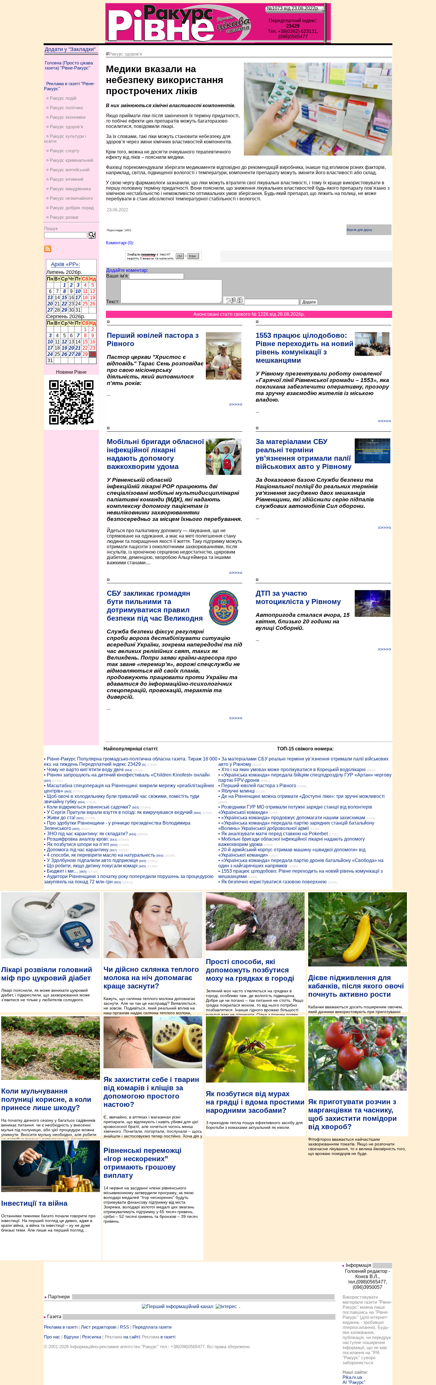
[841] (113, 839)
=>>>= (235, 404)
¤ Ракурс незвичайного (69, 198)
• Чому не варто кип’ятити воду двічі (84, 769)
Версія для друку (359, 230)
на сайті (131, 1336)
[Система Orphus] (163, 259)
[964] (128, 770)
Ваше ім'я (117, 275)
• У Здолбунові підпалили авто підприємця (91, 860)
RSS (124, 1326)
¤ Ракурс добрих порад (70, 207)
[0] (144, 764)
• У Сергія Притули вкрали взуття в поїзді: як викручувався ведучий (118, 812)
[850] (113, 845)
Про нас (52, 1336)
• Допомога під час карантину (76, 849)
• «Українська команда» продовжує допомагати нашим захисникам (291, 817)
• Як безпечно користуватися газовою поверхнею (272, 881)
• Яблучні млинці (236, 790)
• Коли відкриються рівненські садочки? (87, 806)
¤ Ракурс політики (64, 107)
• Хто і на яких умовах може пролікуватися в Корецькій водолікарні (292, 769)
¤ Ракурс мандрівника (68, 188)
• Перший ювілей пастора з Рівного (257, 785)
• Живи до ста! (59, 817)
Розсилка (91, 1336)
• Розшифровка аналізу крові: (76, 839)
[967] (113, 850)
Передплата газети (152, 1326)
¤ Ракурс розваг (62, 217)
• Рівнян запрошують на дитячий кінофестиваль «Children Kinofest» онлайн (127, 774)
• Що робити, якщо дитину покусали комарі (91, 865)
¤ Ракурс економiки (65, 117)
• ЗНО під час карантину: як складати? (86, 833)
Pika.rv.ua (352, 1377)
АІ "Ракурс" (354, 1382)
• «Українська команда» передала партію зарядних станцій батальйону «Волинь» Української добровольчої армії (296, 825)
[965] (47, 780)
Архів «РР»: (65, 264)
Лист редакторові (98, 1326)
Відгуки (71, 1336)
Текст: (112, 301)
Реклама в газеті (60, 1326)
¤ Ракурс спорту (62, 150)
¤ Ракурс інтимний (64, 179)
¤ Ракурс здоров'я (64, 126)
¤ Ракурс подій (61, 98)
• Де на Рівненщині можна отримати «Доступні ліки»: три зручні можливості (301, 796)
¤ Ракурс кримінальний (69, 160)
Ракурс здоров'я (125, 53)
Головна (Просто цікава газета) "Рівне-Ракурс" (69, 65)
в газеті (167, 1336)
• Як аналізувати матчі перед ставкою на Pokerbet (273, 833)
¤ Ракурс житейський (67, 169)
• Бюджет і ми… (61, 871)
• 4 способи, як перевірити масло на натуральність (99, 855)
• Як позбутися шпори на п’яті (76, 844)
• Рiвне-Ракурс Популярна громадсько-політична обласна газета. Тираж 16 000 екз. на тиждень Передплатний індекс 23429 (130, 761)
